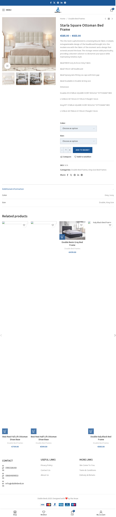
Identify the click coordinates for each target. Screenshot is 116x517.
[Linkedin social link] (61, 3)
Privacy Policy (46, 465)
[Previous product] (105, 19)
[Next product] (112, 19)
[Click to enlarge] (7, 66)
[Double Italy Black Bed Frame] (101, 327)
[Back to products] (108, 19)
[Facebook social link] (50, 3)
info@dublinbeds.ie (15, 483)
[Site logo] (58, 10)
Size (62, 136)
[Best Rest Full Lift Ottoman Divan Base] (15, 327)
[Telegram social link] (65, 3)
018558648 (11, 468)
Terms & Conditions (88, 470)
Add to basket (83, 150)
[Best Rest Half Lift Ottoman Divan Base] (44, 327)
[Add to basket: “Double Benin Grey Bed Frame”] (62, 237)
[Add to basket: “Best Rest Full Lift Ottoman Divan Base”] (5, 431)
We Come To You (87, 465)
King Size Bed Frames (97, 170)
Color (62, 123)
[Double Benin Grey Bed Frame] (72, 230)
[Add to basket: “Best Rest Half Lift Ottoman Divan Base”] (33, 431)
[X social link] (54, 3)
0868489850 (12, 476)
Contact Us (45, 470)
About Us (45, 475)
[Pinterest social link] (58, 3)
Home (62, 18)
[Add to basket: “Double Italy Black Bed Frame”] (91, 431)
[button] (5, 44)
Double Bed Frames (76, 18)
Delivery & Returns (87, 475)
